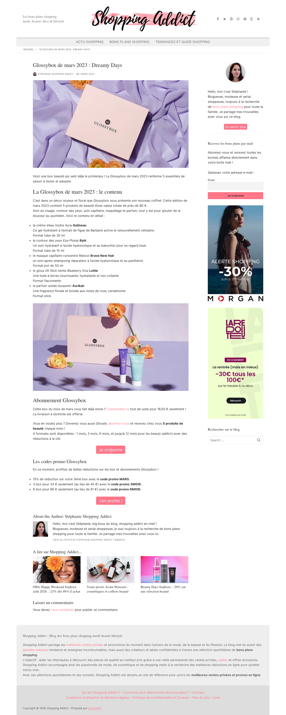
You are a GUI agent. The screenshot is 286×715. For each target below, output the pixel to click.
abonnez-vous (118, 423)
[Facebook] (218, 19)
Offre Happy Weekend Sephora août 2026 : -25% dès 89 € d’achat (56, 589)
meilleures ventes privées (84, 645)
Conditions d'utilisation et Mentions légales (97, 697)
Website (120, 539)
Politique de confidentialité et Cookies (160, 697)
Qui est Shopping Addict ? (101, 692)
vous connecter (62, 610)
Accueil (28, 49)
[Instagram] (238, 19)
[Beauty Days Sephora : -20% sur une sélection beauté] (164, 569)
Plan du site (200, 697)
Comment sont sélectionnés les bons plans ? (156, 692)
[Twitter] (224, 19)
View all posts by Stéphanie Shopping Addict (82, 539)
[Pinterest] (245, 19)
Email (211, 180)
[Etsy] (251, 19)
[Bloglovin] (231, 19)
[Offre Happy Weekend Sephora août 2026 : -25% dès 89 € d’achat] (57, 569)
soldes (223, 660)
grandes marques (35, 650)
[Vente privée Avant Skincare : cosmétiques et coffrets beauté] (110, 569)
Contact (198, 692)
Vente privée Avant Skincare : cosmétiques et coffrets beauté (108, 589)
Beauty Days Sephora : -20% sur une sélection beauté (163, 589)
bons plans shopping (227, 107)
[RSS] (258, 19)
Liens (216, 697)
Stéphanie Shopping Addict (56, 74)
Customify (94, 708)
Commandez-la (117, 409)
